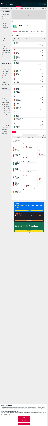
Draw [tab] (14, 131)
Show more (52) (4, 84)
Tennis (15, 21)
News (23, 31)
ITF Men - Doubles (24, 21)
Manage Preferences (24, 423)
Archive (42, 31)
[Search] (40, 4)
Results (28, 31)
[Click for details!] (29, 44)
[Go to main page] (8, 4)
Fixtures (33, 31)
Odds (19, 31)
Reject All (24, 420)
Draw (38, 31)
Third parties (17, 409)
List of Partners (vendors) (5, 414)
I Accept (24, 417)
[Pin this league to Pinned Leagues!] (27, 26)
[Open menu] (45, 4)
